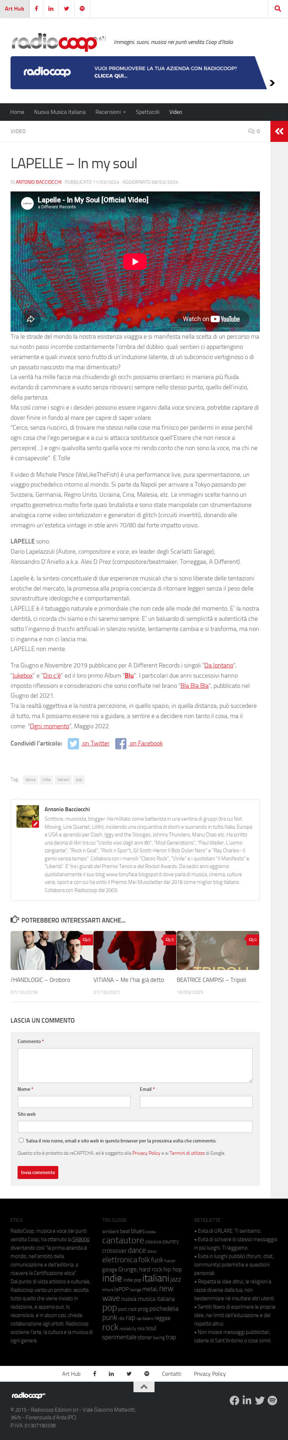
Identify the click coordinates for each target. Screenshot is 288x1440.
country (170, 1241)
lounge (135, 1289)
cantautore (123, 1240)
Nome (25, 1089)
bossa (150, 1232)
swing (159, 1337)
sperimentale (119, 1337)
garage (109, 1269)
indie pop (132, 1280)
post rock (127, 1309)
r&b (121, 1318)
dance (30, 779)
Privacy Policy (146, 1153)
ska (141, 1328)
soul (151, 1328)
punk (109, 1317)
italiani (63, 779)
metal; (150, 1289)
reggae (162, 1318)
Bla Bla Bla (195, 686)
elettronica (119, 1259)
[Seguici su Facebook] (235, 1401)
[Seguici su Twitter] (260, 1401)
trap (171, 1337)
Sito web (27, 1114)
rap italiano (144, 1318)
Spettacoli (147, 112)
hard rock (150, 1269)
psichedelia (163, 1308)
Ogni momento (49, 726)
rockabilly (127, 1328)
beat (125, 1231)
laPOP (121, 1289)
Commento (31, 1041)
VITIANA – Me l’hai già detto (128, 979)
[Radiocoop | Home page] (59, 42)
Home (17, 112)
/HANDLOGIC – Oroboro (40, 979)
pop (79, 779)
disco (151, 1251)
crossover (114, 1250)
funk (157, 1260)
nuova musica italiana (148, 1298)
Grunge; (128, 1269)
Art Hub (14, 8)
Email (147, 1089)
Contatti (171, 1373)
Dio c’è (52, 675)
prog (143, 1309)
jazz (175, 1279)
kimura (107, 1290)
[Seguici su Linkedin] (247, 1401)
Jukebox (23, 675)
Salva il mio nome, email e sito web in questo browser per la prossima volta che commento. (121, 1141)
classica (153, 1242)
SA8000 (81, 1239)
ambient (110, 1231)
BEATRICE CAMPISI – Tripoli (211, 979)
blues (138, 1231)
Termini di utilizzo (187, 1153)
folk (144, 1260)
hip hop (172, 1269)
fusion (169, 1260)
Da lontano (218, 665)
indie (46, 779)
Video (175, 112)
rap (130, 1318)
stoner (145, 1337)
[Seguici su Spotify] (272, 1401)
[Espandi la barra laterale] (279, 131)
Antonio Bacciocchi (38, 182)
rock (110, 1327)
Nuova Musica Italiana (60, 112)
